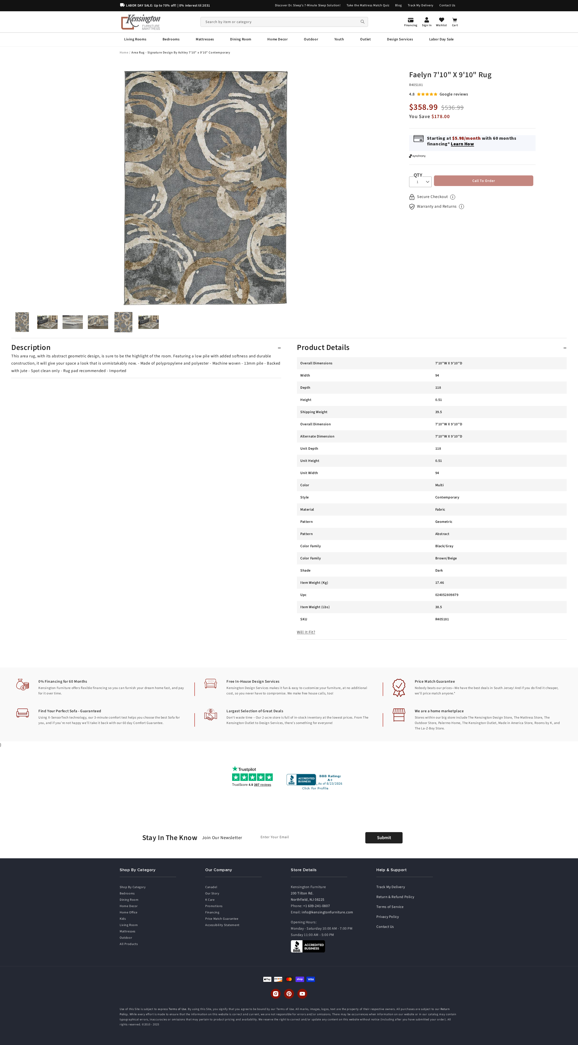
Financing (212, 912)
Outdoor (126, 938)
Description (31, 348)
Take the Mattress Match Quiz (368, 5)
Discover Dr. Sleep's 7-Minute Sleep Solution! (308, 5)
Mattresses (127, 931)
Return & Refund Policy (395, 896)
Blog (398, 5)
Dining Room (129, 900)
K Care (210, 900)
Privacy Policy (387, 916)
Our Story (212, 893)
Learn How (462, 144)
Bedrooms (127, 893)
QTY (418, 175)
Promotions (214, 906)
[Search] (363, 21)
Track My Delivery (421, 5)
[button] (135, 39)
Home (124, 52)
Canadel (211, 887)
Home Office (129, 912)
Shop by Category (133, 887)
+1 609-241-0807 (316, 905)
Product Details (323, 348)
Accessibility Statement (222, 925)
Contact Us (447, 5)
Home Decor (129, 906)
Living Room (129, 925)
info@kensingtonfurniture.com (327, 912)
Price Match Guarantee (221, 919)
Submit (384, 838)
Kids (123, 919)
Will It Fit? (306, 632)
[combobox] (284, 21)
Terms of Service (390, 906)
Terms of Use (177, 1009)
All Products (129, 944)
